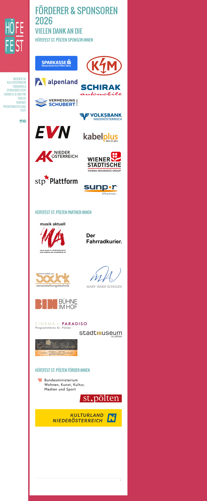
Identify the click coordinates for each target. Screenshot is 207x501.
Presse (22, 98)
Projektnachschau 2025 (14, 108)
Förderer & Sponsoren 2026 (16, 88)
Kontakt (21, 102)
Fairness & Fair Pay (15, 94)
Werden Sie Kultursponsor (16, 81)
